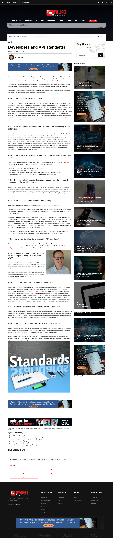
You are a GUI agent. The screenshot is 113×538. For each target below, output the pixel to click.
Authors (43, 503)
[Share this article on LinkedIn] (24, 473)
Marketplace (72, 21)
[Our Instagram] (107, 2)
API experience (33, 293)
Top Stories (17, 21)
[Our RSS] (111, 2)
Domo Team (62, 459)
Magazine (40, 21)
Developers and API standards (19, 459)
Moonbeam (17, 504)
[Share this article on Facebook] (24, 469)
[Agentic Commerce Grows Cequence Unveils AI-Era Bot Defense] (89, 330)
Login (83, 21)
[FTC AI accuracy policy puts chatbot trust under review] (89, 241)
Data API (40, 459)
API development (61, 80)
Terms (43, 509)
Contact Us (94, 497)
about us (44, 497)
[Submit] (110, 28)
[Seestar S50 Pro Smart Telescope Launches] (89, 77)
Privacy (43, 512)
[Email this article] (24, 476)
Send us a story (25, 2)
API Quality (47, 459)
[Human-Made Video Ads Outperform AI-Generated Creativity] (89, 268)
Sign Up (93, 21)
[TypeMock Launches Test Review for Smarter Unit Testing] (89, 217)
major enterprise (64, 162)
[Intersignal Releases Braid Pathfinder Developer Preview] (89, 138)
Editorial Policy (45, 500)
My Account (94, 500)
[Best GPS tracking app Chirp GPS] (44, 535)
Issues (59, 500)
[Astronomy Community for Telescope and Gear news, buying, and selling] (93, 535)
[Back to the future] (2, 2)
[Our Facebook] (98, 2)
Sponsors (60, 503)
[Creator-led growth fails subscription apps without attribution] (89, 192)
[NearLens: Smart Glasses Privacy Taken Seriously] (89, 313)
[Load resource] (40, 67)
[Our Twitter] (102, 2)
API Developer (33, 459)
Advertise (44, 506)
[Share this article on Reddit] (51, 473)
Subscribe (51, 21)
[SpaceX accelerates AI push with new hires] (89, 295)
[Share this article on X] (51, 469)
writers (8, 2)
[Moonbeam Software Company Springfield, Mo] (20, 535)
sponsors (15, 2)
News (61, 21)
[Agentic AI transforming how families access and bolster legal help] (89, 166)
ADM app (93, 503)
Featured (29, 21)
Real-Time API (55, 459)
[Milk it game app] (69, 535)
